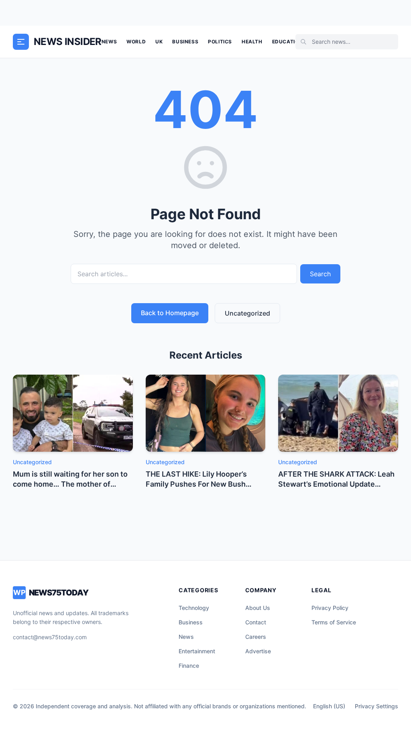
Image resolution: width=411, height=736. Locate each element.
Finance (189, 665)
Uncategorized (247, 313)
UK (159, 42)
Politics (220, 42)
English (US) (329, 706)
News (109, 42)
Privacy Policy (329, 607)
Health (252, 42)
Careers (255, 636)
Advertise (258, 651)
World (136, 42)
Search (320, 274)
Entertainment (197, 651)
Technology (194, 607)
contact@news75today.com (50, 637)
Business (185, 42)
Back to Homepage (170, 313)
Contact (255, 622)
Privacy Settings (376, 706)
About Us (257, 607)
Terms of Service (333, 622)
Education (287, 42)
